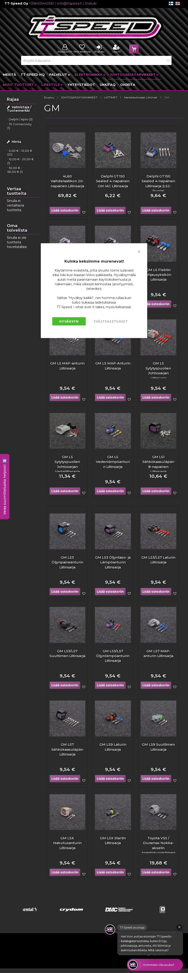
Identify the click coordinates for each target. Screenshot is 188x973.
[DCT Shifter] (46, 915)
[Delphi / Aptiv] (94, 915)
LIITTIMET (110, 97)
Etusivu (49, 97)
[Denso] (141, 915)
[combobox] (96, 60)
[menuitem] (9, 75)
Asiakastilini (65, 51)
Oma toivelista (82, 51)
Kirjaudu (99, 51)
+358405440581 (41, 3)
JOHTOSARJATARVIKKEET (79, 97)
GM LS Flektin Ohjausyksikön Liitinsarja (158, 275)
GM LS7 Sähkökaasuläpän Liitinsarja (67, 749)
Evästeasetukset (111, 321)
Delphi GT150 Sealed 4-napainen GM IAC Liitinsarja (113, 181)
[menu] (94, 80)
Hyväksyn (69, 321)
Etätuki (91, 3)
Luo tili (117, 51)
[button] (84, 212)
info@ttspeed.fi (69, 3)
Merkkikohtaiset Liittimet (140, 97)
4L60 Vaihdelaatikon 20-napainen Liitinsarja (67, 181)
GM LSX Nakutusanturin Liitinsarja (67, 843)
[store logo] (95, 27)
